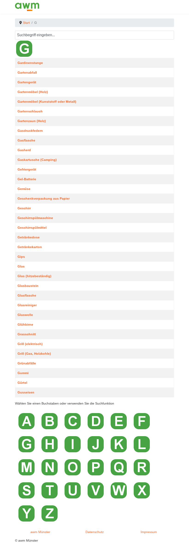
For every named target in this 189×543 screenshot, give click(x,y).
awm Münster (40, 532)
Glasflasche (27, 295)
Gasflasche (26, 140)
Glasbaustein (28, 286)
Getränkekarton (30, 247)
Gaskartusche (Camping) (37, 160)
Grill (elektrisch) (30, 344)
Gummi (23, 373)
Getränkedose (29, 237)
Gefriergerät (27, 169)
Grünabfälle (27, 363)
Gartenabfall (27, 72)
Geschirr (24, 208)
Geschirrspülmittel (32, 227)
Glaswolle (25, 315)
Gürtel (22, 382)
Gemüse (24, 189)
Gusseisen (26, 392)
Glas (21, 266)
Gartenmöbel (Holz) (33, 92)
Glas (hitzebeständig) (34, 276)
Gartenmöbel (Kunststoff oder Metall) (47, 101)
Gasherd (24, 150)
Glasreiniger (27, 305)
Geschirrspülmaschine (35, 218)
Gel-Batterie (27, 179)
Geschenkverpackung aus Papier (44, 198)
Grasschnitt (27, 334)
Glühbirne (25, 324)
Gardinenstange (30, 63)
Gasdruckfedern (30, 130)
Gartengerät (27, 82)
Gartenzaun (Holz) (32, 121)
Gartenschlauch (30, 111)
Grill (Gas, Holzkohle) (34, 353)
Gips (21, 256)
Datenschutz (95, 532)
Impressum (149, 532)
